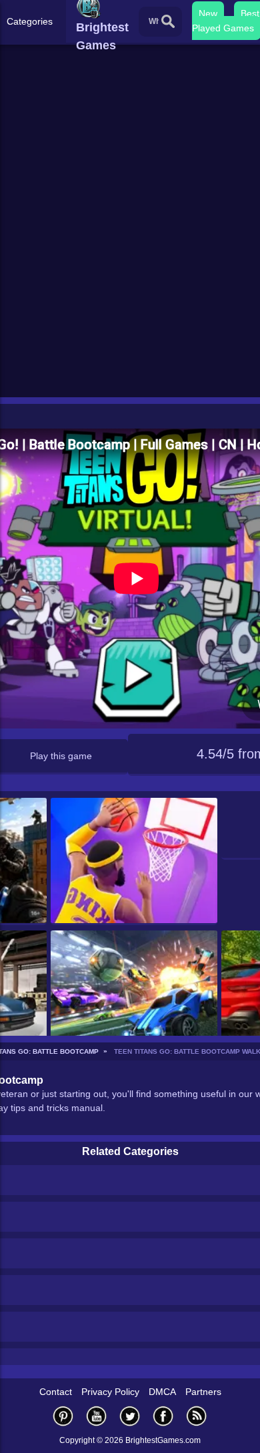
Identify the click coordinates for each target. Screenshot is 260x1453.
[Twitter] (130, 1416)
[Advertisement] (130, 257)
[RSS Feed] (197, 1416)
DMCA (162, 1391)
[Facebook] (163, 1416)
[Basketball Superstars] (134, 861)
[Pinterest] (63, 1416)
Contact (55, 1391)
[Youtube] (97, 1416)
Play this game (61, 755)
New (208, 13)
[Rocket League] (134, 994)
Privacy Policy (110, 1391)
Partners (203, 1391)
